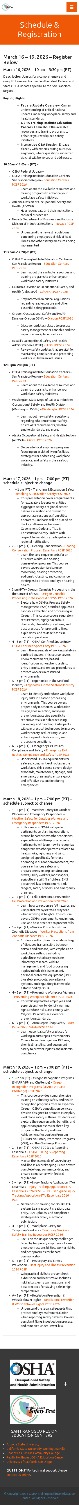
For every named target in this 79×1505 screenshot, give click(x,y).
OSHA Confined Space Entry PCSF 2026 (39, 646)
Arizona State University (23, 1444)
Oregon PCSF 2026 (60, 318)
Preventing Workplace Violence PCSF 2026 (43, 997)
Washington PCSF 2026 (58, 409)
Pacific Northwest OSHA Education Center (35, 1457)
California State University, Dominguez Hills (36, 1448)
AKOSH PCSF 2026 (39, 440)
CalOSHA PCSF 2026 (54, 291)
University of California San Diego (29, 1461)
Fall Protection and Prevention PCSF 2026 (40, 901)
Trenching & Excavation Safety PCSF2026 (42, 494)
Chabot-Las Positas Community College (33, 1453)
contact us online (18, 1475)
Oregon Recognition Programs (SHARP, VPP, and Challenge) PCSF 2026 (38, 1087)
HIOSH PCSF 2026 (58, 345)
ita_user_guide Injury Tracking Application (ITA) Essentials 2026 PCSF (43, 1195)
